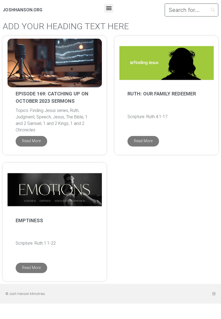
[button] (108, 8)
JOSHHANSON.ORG (22, 9)
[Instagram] (214, 293)
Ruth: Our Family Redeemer (161, 94)
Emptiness (29, 220)
